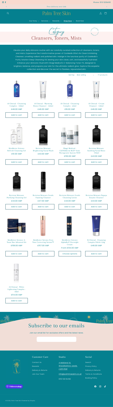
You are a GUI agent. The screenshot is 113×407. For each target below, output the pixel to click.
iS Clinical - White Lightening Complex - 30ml (17, 289)
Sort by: (72, 75)
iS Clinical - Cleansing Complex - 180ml (16, 105)
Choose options (69, 254)
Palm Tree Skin (16, 400)
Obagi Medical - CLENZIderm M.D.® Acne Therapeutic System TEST (70, 150)
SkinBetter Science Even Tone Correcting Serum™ (43, 241)
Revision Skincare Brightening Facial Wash (43, 149)
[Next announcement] (106, 7)
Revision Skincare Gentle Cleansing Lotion (69, 196)
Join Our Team (38, 374)
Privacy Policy (91, 366)
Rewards (35, 366)
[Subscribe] (73, 339)
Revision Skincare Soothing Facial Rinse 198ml (96, 150)
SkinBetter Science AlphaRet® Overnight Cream (70, 242)
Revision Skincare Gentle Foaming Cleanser (43, 196)
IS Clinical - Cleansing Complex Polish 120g (96, 241)
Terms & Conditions (93, 374)
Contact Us (36, 362)
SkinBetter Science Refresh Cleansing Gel (16, 149)
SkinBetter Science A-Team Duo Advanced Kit (16, 241)
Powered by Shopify (28, 400)
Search (88, 362)
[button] (8, 13)
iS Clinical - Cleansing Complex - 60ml (70, 105)
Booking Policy (91, 378)
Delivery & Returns (39, 370)
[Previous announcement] (6, 7)
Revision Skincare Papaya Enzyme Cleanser (96, 196)
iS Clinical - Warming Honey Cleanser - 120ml (43, 105)
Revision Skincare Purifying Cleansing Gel (16, 196)
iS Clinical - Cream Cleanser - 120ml (96, 105)
